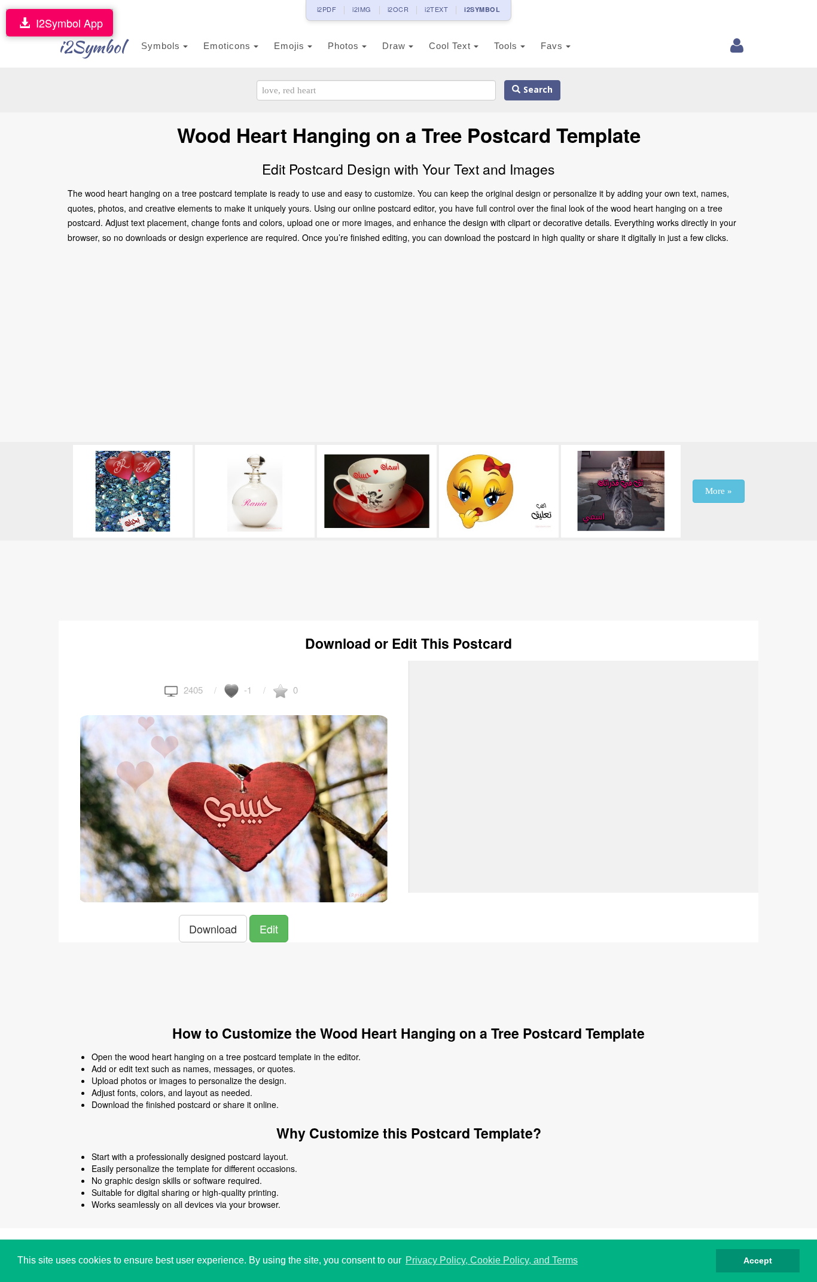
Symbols (162, 46)
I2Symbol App (66, 22)
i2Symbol (91, 47)
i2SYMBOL (482, 9)
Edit (269, 928)
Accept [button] (757, 1260)
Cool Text (451, 46)
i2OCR (398, 9)
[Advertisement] (408, 346)
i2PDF (327, 9)
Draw (395, 46)
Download (213, 928)
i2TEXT (436, 9)
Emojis (290, 46)
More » (718, 491)
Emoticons (228, 46)
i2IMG (361, 9)
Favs (553, 46)
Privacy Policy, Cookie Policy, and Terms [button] (492, 1260)
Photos (345, 46)
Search (536, 90)
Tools (507, 46)
